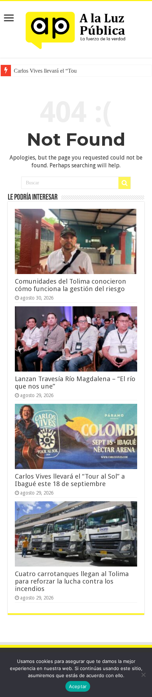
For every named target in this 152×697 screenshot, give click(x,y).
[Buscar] (124, 183)
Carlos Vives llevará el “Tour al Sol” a (56, 71)
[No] (143, 674)
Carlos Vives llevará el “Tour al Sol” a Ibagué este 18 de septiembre (70, 480)
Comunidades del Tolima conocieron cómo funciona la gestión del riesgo (70, 285)
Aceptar (78, 686)
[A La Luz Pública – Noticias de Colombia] (76, 28)
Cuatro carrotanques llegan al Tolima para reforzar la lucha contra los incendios (72, 581)
